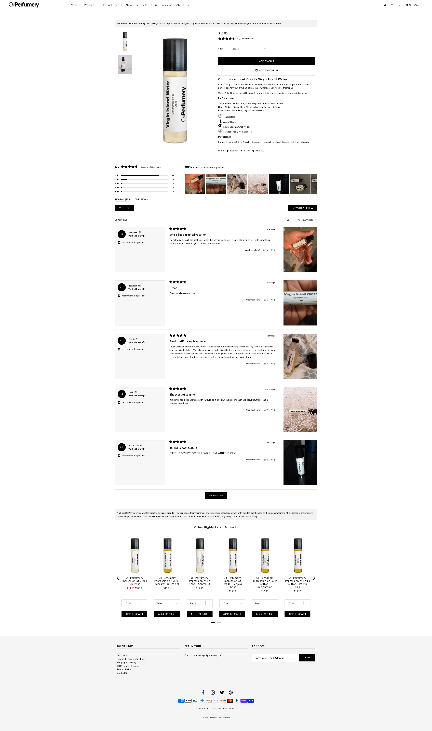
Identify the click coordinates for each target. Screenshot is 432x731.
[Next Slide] (314, 184)
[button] (144, 175)
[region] (251, 184)
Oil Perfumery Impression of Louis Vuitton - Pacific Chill (297, 582)
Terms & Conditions (209, 717)
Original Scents (112, 5)
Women (89, 5)
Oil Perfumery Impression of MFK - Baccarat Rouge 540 (167, 580)
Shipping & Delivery (126, 662)
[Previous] (118, 578)
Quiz (154, 5)
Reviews (166, 5)
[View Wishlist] (399, 5)
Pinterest (259, 150)
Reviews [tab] (122, 200)
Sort (289, 219)
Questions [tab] (141, 200)
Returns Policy (124, 669)
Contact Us (122, 673)
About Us (182, 5)
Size (220, 49)
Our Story (122, 655)
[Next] (313, 578)
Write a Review (306, 208)
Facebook (233, 150)
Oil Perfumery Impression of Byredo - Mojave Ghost (232, 582)
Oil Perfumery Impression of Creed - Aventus (134, 580)
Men (74, 5)
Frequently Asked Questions (131, 659)
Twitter (246, 150)
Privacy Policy (224, 717)
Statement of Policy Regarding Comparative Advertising (229, 516)
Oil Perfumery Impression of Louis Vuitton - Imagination (264, 582)
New (129, 5)
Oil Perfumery (226, 709)
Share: (221, 150)
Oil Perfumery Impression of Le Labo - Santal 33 (199, 580)
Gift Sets (141, 5)
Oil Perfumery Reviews (128, 666)
